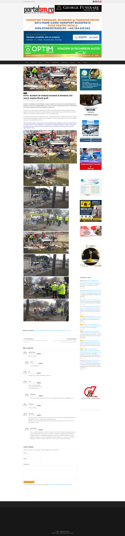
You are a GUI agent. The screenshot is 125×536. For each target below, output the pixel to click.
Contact (57, 531)
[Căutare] (100, 62)
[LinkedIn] (98, 2)
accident (36, 330)
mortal (57, 330)
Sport (40, 62)
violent (68, 330)
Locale (26, 62)
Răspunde (39, 353)
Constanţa (47, 330)
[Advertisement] (50, 493)
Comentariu (26, 464)
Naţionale (33, 62)
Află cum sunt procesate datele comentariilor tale (60, 484)
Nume (25, 453)
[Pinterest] (96, 2)
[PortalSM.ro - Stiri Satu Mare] (39, 13)
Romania (61, 330)
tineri (65, 330)
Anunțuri (72, 62)
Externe (47, 62)
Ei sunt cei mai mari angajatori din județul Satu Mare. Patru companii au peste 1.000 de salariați (90, 326)
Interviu (85, 62)
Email (25, 458)
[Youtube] (101, 2)
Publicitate (64, 62)
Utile (79, 62)
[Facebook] (94, 2)
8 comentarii (41, 100)
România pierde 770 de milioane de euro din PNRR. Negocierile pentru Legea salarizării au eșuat (90, 362)
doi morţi (53, 330)
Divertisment (55, 62)
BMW (43, 330)
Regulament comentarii (64, 531)
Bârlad (40, 330)
